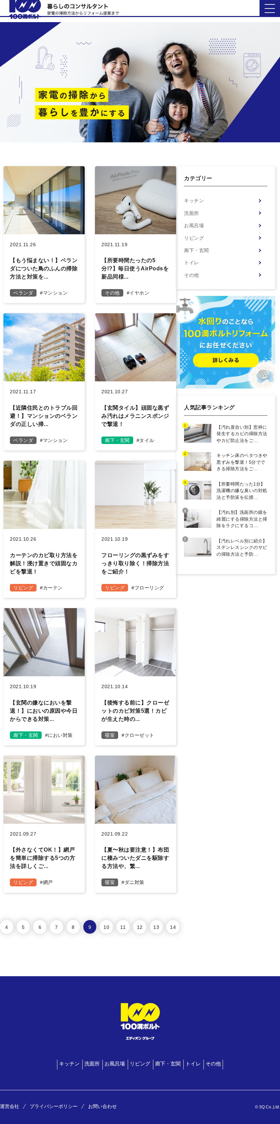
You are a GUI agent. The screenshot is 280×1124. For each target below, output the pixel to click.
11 (123, 927)
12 (140, 927)
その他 (191, 275)
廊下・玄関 (196, 250)
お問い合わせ (102, 1106)
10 (106, 927)
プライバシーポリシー (54, 1106)
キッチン (194, 200)
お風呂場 (194, 225)
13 (156, 927)
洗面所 (191, 213)
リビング (194, 238)
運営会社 (9, 1106)
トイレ (191, 262)
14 (173, 927)
